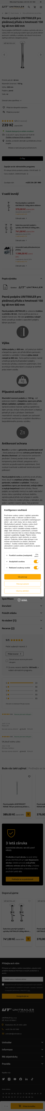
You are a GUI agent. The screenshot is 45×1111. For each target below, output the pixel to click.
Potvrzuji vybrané (22, 583)
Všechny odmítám (22, 590)
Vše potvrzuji (22, 576)
